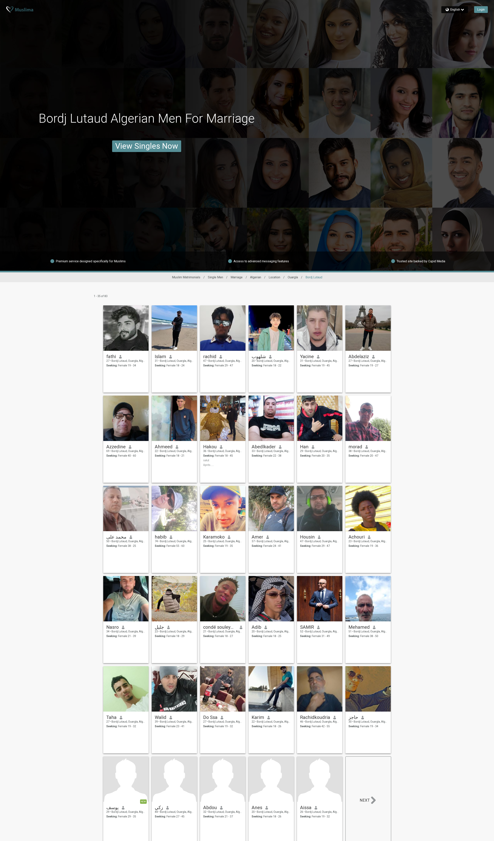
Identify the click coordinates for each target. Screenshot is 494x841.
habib (161, 537)
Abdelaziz (359, 356)
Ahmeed (164, 446)
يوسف (112, 807)
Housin (307, 537)
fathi (111, 356)
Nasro (112, 627)
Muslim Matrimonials (186, 277)
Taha (111, 717)
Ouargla (293, 277)
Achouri (357, 537)
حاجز (353, 717)
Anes (257, 807)
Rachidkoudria (315, 717)
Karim (258, 717)
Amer (257, 537)
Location (274, 277)
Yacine (307, 356)
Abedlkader (264, 446)
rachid (209, 356)
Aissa (305, 807)
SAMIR (307, 627)
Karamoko (214, 537)
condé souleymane (220, 627)
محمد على (116, 537)
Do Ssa (210, 717)
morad (355, 446)
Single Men (215, 277)
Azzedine (116, 446)
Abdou (210, 807)
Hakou (210, 446)
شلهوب (259, 356)
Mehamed (359, 627)
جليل (159, 627)
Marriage (237, 277)
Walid (160, 717)
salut (206, 460)
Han (304, 446)
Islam (160, 356)
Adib (256, 627)
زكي (159, 807)
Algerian (255, 277)
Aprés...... (208, 464)
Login (481, 9)
